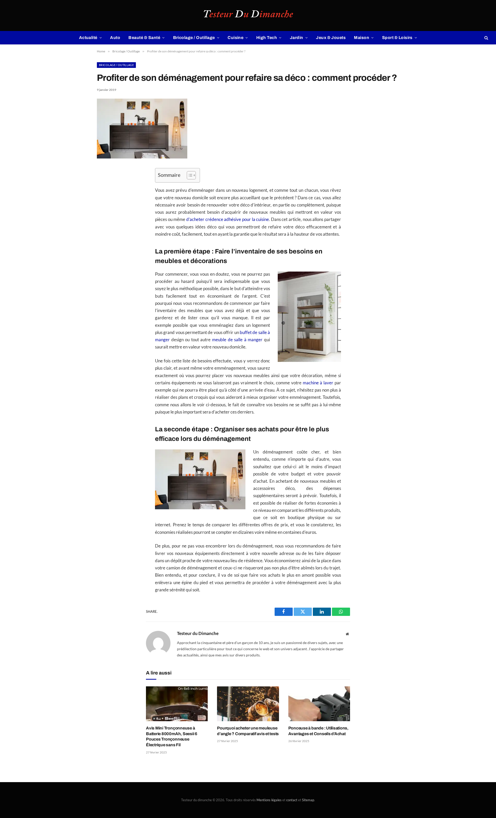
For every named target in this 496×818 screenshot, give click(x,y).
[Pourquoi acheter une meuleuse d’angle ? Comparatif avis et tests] (248, 703)
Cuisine (235, 37)
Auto (115, 37)
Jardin (296, 37)
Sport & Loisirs (397, 37)
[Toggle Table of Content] (189, 175)
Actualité (88, 37)
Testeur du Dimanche (198, 633)
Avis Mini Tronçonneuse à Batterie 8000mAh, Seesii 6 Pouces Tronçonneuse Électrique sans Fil (171, 736)
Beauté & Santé (144, 37)
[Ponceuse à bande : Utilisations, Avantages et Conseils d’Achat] (319, 703)
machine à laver (318, 382)
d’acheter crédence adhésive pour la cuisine (227, 219)
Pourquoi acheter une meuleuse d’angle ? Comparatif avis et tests (248, 731)
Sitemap (308, 800)
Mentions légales (269, 800)
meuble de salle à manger (237, 339)
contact (291, 800)
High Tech (266, 37)
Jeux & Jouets (331, 37)
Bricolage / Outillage (194, 37)
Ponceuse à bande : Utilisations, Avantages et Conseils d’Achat (318, 731)
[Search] (485, 38)
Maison (361, 37)
